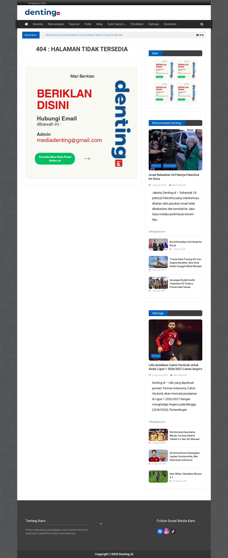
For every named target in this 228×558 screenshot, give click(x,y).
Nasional (74, 24)
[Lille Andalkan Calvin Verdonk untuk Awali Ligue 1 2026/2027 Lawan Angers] (175, 339)
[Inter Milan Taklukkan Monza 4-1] (158, 476)
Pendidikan (137, 24)
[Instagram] (166, 531)
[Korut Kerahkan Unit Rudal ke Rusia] (158, 244)
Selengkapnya (156, 231)
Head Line (156, 166)
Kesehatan (170, 24)
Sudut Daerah (115, 24)
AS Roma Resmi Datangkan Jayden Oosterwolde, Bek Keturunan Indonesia (185, 456)
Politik (87, 24)
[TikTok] (173, 531)
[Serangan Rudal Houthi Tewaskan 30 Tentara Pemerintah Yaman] (158, 282)
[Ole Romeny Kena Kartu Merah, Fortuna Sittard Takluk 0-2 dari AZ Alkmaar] (158, 434)
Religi (99, 24)
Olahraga (153, 24)
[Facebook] (160, 531)
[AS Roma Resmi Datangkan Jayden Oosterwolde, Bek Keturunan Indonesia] (158, 455)
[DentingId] (35, 13)
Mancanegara (56, 24)
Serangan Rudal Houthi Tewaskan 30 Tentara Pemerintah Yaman (182, 283)
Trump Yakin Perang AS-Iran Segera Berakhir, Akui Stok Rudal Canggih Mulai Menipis (186, 263)
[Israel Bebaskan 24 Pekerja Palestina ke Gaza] (175, 149)
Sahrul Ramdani (179, 185)
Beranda (38, 24)
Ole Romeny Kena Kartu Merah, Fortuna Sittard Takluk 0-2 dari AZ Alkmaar (84, 35)
